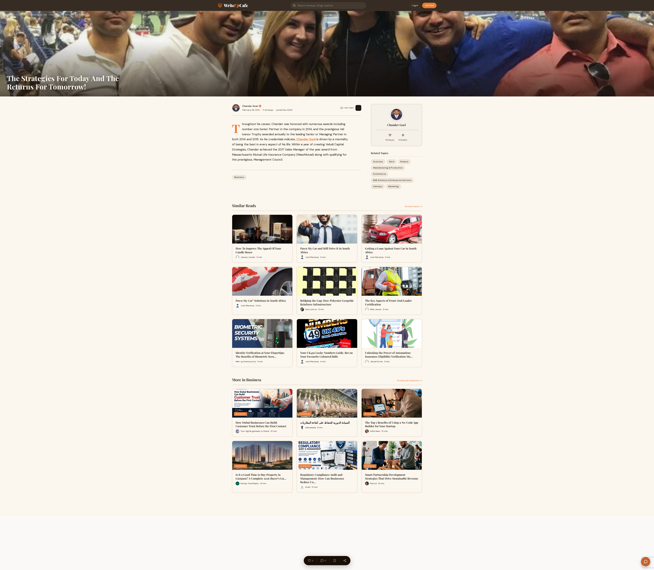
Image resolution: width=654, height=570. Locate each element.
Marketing (393, 186)
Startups (377, 186)
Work (391, 161)
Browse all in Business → (409, 380)
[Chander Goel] (236, 108)
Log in (415, 5)
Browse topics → (413, 206)
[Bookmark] (334, 561)
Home (7, 15)
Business (17, 15)
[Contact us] (645, 561)
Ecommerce (379, 174)
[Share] (344, 561)
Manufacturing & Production (388, 167)
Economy (378, 161)
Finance (404, 161)
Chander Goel (250, 106)
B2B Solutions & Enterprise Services (392, 180)
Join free (429, 5)
